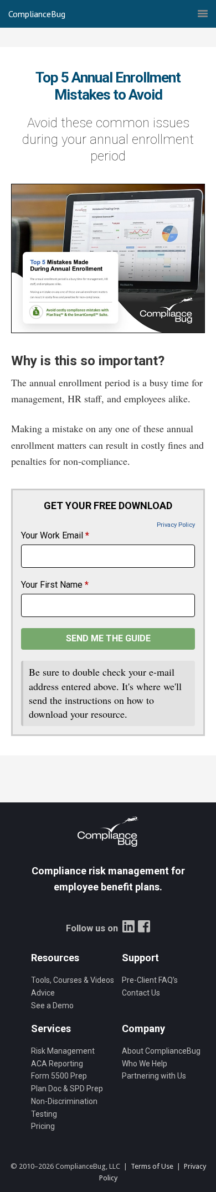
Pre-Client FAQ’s (150, 980)
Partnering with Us (154, 1075)
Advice (43, 992)
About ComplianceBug (161, 1050)
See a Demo (52, 1005)
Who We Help (144, 1063)
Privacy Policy (176, 524)
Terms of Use (152, 1166)
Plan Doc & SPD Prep (67, 1088)
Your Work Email (55, 535)
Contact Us (141, 992)
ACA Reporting (57, 1063)
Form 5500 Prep (59, 1075)
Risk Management (63, 1050)
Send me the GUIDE (108, 638)
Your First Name (55, 584)
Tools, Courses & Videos (72, 980)
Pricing (43, 1126)
